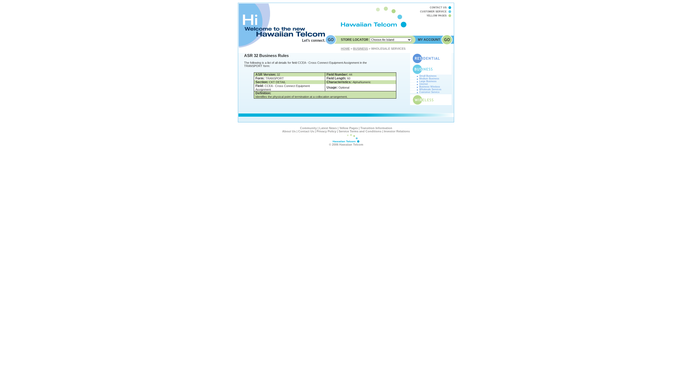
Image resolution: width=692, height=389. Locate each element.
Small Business (428, 76)
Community (308, 128)
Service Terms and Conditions (360, 131)
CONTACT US (438, 7)
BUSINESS (360, 48)
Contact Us (306, 131)
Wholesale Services (430, 89)
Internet (423, 84)
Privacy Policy (326, 131)
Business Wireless (429, 86)
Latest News (328, 128)
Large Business (428, 81)
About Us (289, 131)
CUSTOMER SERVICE (433, 11)
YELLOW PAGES (437, 15)
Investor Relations (397, 131)
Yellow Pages (348, 128)
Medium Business (429, 78)
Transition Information (376, 128)
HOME (345, 48)
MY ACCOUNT (429, 40)
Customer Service (429, 92)
